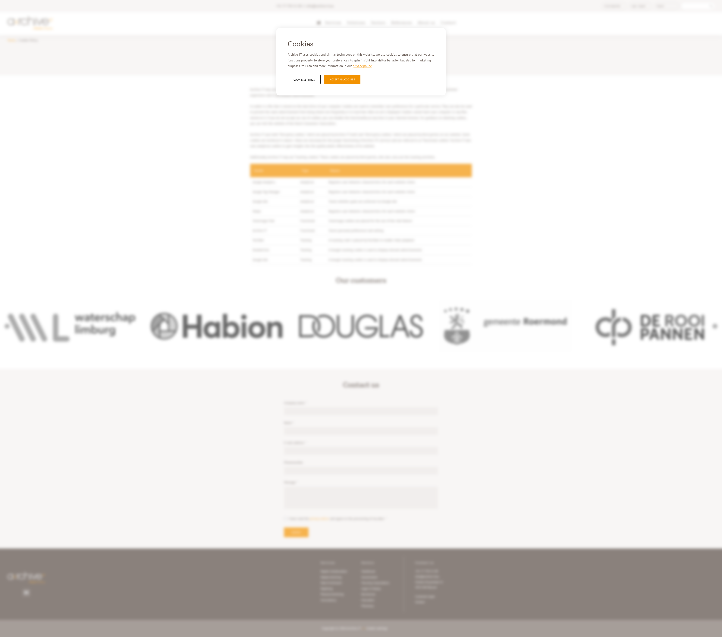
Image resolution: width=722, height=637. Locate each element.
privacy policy (362, 66)
